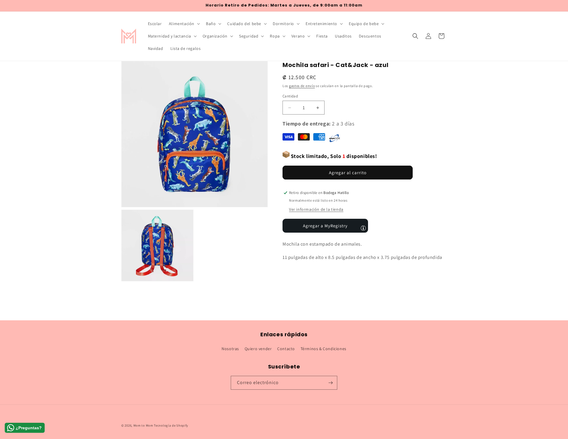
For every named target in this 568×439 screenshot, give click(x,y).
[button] (183, 23)
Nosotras (230, 348)
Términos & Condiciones (323, 348)
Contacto (286, 348)
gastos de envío (302, 86)
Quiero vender (258, 348)
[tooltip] (363, 228)
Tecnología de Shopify (171, 425)
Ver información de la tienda (316, 209)
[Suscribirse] (330, 383)
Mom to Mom (143, 425)
